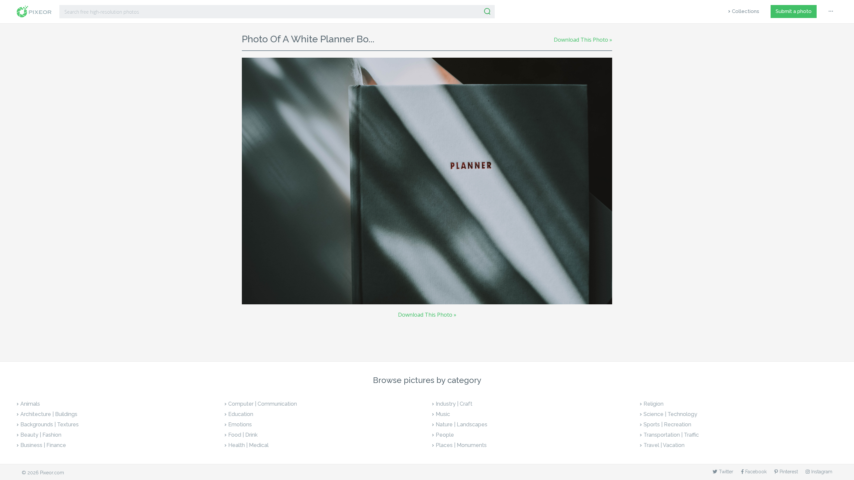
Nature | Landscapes (461, 424)
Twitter (726, 471)
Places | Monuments (461, 445)
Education (240, 414)
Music (443, 414)
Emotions (240, 424)
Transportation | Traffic (671, 435)
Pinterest (789, 471)
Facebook (756, 471)
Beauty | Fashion (40, 435)
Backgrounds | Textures (49, 424)
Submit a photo (794, 11)
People (445, 435)
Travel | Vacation (664, 445)
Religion (654, 404)
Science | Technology (670, 414)
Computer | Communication (262, 404)
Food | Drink (243, 435)
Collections (745, 11)
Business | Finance (43, 445)
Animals (30, 404)
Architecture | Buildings (48, 414)
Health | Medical (248, 445)
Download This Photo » (583, 39)
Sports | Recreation (667, 424)
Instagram (821, 471)
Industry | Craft (454, 404)
